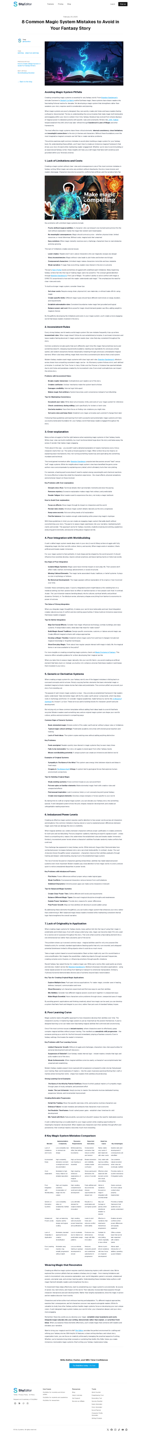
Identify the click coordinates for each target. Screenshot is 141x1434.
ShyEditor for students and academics (55, 1397)
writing (21, 53)
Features (50, 4)
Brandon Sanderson (78, 461)
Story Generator (97, 1407)
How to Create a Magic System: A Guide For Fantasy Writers (29, 65)
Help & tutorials (77, 1395)
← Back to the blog (25, 82)
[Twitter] (108, 1430)
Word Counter (96, 1392)
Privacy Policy (23, 1395)
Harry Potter (57, 270)
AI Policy (32, 1395)
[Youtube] (123, 1430)
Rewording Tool (97, 1398)
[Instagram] (115, 1430)
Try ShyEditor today (84, 1366)
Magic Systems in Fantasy (105, 652)
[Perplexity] (27, 1403)
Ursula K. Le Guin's (67, 100)
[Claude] (19, 1403)
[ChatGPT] (15, 1403)
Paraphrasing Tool (97, 1395)
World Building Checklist (26, 73)
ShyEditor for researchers (51, 1400)
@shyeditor (27, 41)
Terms (15, 1395)
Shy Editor (79, 1330)
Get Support (76, 1398)
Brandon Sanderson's (109, 98)
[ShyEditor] (23, 4)
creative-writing (32, 53)
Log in (112, 4)
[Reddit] (126, 1430)
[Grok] (23, 1403)
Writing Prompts (97, 1418)
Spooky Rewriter (97, 1401)
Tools (94, 1389)
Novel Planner (96, 1410)
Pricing (60, 4)
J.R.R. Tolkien (113, 120)
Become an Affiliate (78, 1401)
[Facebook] (112, 1430)
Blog (69, 4)
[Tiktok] (119, 1430)
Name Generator (97, 1404)
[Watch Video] (84, 197)
